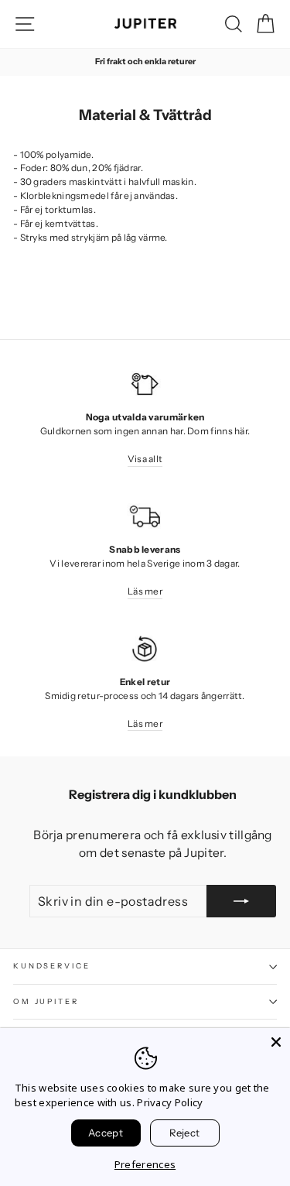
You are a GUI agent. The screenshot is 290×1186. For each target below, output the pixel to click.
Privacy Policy (170, 1102)
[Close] (276, 1042)
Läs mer (145, 591)
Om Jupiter (46, 1001)
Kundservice (51, 965)
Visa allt (145, 458)
